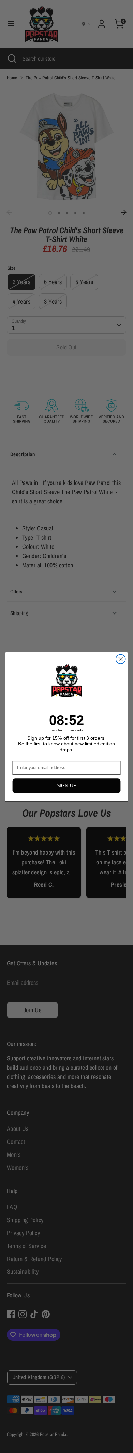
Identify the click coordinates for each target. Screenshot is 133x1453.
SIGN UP (67, 785)
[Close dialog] (120, 659)
